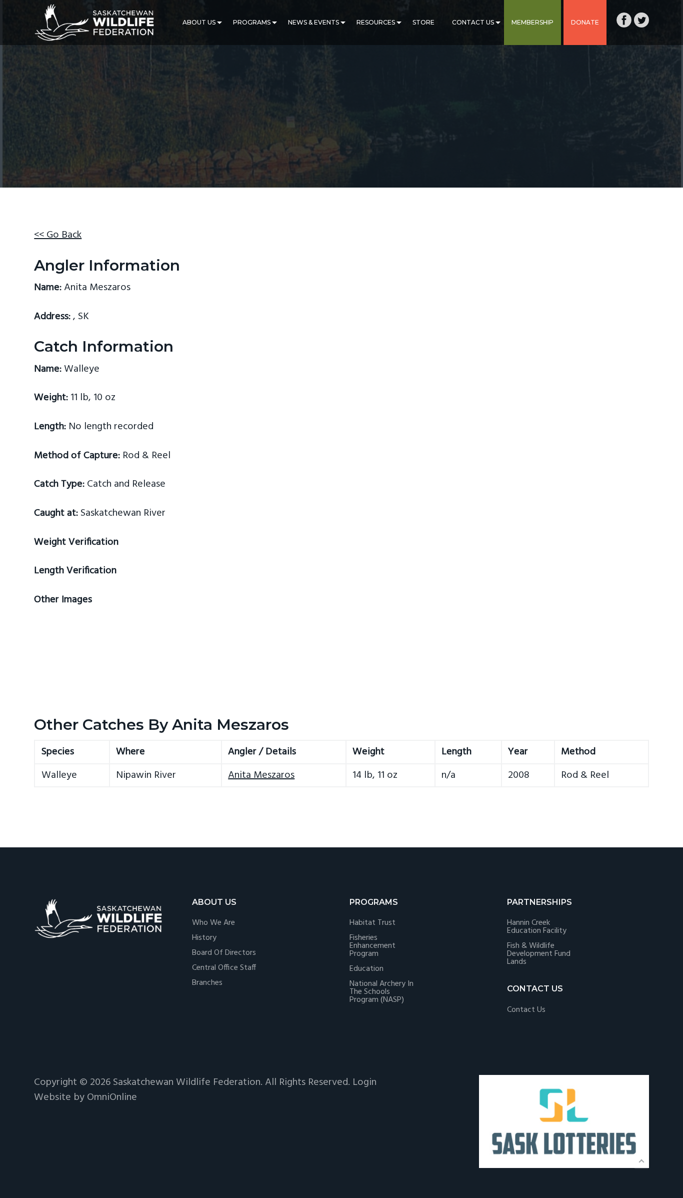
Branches (207, 983)
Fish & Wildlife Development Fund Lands (538, 954)
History (204, 938)
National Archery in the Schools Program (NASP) (382, 992)
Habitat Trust (373, 923)
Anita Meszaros (261, 775)
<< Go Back (58, 235)
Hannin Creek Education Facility (536, 927)
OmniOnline (112, 1097)
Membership (533, 22)
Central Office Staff (224, 968)
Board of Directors (224, 953)
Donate (585, 22)
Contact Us (473, 22)
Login (364, 1082)
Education (367, 969)
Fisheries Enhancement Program (373, 946)
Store (423, 22)
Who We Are (213, 923)
